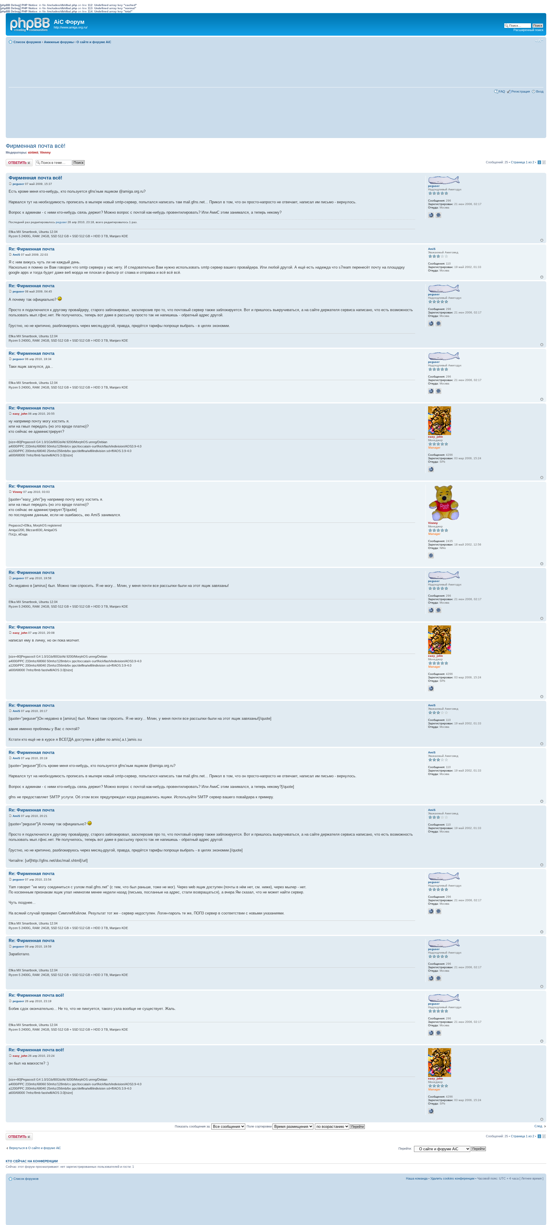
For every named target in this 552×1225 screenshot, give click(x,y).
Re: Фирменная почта (31, 248)
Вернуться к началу (541, 240)
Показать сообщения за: (193, 1126)
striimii (33, 152)
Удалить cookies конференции (452, 1178)
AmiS (16, 254)
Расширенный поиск (528, 30)
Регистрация (520, 91)
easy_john (20, 413)
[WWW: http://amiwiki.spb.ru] (431, 469)
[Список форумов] (30, 23)
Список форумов (27, 42)
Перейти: (405, 1148)
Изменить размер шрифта (539, 40)
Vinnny (45, 152)
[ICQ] (438, 215)
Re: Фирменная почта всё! (36, 995)
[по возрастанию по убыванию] (340, 1126)
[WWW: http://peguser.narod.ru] (431, 215)
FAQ (502, 91)
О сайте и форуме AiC (93, 42)
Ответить (13, 160)
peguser (18, 183)
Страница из (522, 162)
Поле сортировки (260, 1126)
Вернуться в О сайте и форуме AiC (35, 1148)
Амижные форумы (59, 42)
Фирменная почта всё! (36, 146)
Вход (539, 91)
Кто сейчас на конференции (32, 1161)
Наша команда (417, 1178)
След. (538, 1126)
